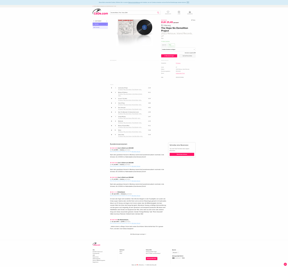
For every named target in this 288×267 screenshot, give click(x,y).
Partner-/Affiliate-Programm (99, 260)
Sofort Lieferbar (166, 41)
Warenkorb (190, 13)
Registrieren (95, 262)
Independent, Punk (180, 73)
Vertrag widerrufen (151, 258)
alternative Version (136, 151)
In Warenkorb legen (169, 55)
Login (179, 13)
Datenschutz (96, 257)
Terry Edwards (135, 89)
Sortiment (98, 21)
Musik (97, 24)
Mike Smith (134, 118)
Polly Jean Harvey (127, 89)
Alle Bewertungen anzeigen (137, 234)
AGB (94, 255)
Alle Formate (96, 27)
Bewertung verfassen (182, 154)
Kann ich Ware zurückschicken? (153, 253)
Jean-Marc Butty (136, 136)
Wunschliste (168, 13)
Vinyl (171, 45)
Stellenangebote (96, 258)
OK (188, 2)
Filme (121, 253)
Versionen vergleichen (189, 52)
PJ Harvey (178, 63)
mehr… (140, 89)
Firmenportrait (96, 253)
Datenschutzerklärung (134, 2)
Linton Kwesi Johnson (137, 94)
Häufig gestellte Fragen (151, 251)
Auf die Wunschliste (187, 55)
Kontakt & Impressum (98, 251)
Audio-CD (164, 45)
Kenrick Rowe (135, 100)
